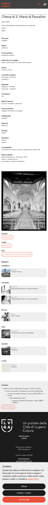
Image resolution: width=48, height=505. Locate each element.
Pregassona (7, 237)
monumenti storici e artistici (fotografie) (17, 254)
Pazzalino (6, 246)
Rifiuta (24, 486)
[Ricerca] (39, 4)
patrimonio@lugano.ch (24, 461)
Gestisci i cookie (24, 493)
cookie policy (33, 479)
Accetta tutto (24, 500)
